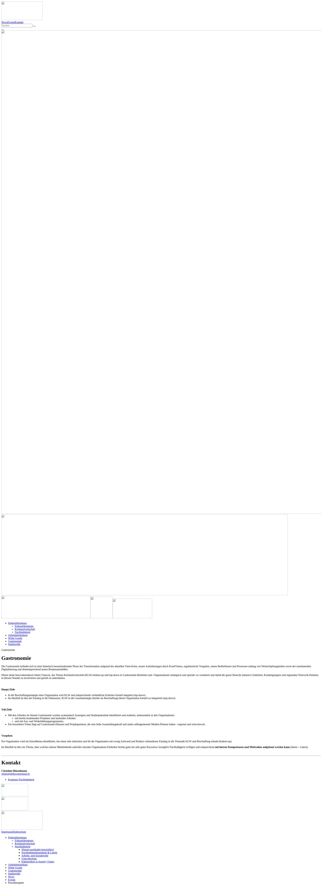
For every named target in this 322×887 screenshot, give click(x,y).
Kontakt (19, 22)
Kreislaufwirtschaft (25, 629)
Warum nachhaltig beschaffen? (37, 849)
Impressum (7, 831)
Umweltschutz (29, 858)
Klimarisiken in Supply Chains (37, 861)
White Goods (15, 638)
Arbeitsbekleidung (18, 635)
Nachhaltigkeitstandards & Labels (39, 852)
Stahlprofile (14, 644)
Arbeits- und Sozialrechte (34, 855)
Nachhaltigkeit (22, 632)
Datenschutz (19, 831)
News (4, 22)
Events (11, 22)
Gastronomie (15, 641)
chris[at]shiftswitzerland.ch (15, 773)
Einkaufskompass (17, 623)
